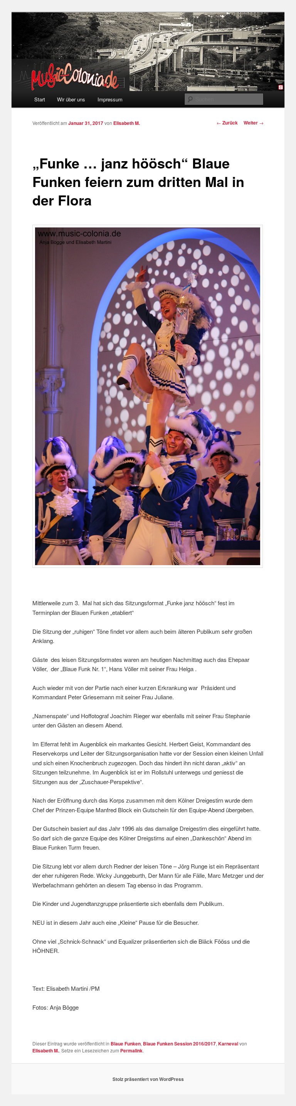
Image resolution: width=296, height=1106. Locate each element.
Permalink (131, 1050)
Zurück (227, 122)
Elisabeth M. (126, 123)
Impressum (110, 99)
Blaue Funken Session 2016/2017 (179, 1043)
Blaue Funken (126, 1043)
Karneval (228, 1043)
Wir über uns (71, 99)
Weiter (254, 122)
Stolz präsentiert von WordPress (148, 1079)
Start (39, 99)
